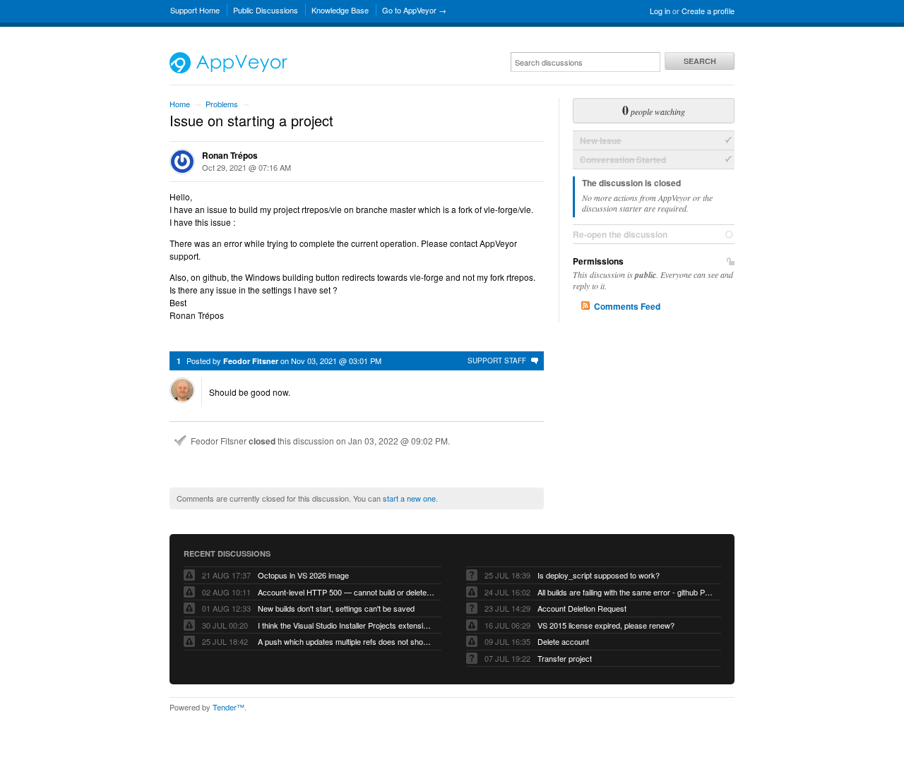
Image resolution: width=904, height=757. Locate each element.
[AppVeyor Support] (228, 69)
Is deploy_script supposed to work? (598, 575)
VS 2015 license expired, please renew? (605, 625)
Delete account (563, 641)
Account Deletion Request (581, 608)
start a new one (409, 498)
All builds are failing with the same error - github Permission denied (625, 592)
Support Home (195, 10)
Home (180, 103)
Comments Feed (627, 306)
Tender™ (228, 707)
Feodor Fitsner (250, 361)
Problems (222, 103)
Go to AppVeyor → (414, 10)
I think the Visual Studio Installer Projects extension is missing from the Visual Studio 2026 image (346, 625)
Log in (660, 10)
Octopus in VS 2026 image (303, 575)
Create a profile (708, 10)
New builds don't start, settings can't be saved (336, 608)
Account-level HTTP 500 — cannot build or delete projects (346, 592)
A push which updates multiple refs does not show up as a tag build (346, 641)
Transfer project (564, 658)
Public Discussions (265, 10)
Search (700, 61)
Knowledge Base (340, 10)
